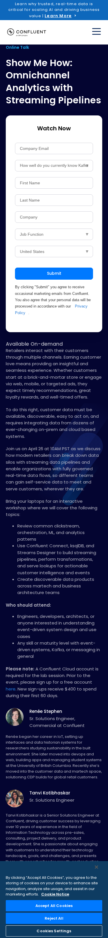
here (11, 689)
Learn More (58, 16)
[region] (54, 899)
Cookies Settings (54, 931)
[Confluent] (26, 32)
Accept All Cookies (54, 905)
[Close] (96, 867)
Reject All (54, 918)
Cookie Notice (55, 894)
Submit (54, 273)
